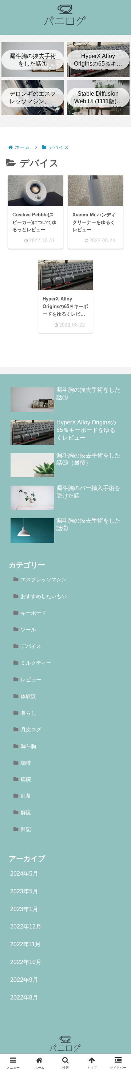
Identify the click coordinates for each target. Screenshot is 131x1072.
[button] (115, 925)
